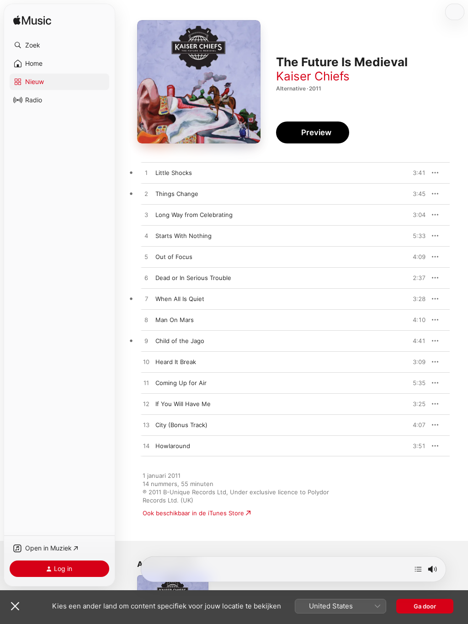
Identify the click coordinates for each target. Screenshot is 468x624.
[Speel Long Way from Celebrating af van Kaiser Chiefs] (146, 215)
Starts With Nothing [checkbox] (183, 235)
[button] (59, 45)
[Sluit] (15, 606)
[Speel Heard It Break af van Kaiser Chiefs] (146, 362)
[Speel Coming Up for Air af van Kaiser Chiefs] (146, 383)
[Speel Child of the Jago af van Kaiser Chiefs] (146, 341)
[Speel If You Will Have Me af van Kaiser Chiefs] (146, 404)
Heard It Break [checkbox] (175, 361)
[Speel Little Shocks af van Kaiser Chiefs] (146, 173)
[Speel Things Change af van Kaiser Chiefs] (146, 194)
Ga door (425, 606)
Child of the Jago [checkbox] (179, 340)
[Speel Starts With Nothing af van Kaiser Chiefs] (146, 236)
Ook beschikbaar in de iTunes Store (193, 513)
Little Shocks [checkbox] (173, 172)
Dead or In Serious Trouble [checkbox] (193, 277)
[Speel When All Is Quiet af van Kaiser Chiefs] (146, 299)
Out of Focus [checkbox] (173, 256)
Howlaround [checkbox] (172, 445)
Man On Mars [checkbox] (174, 319)
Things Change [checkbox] (176, 193)
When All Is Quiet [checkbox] (179, 298)
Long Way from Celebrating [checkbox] (194, 214)
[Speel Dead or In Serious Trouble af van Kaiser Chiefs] (146, 278)
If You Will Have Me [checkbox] (183, 403)
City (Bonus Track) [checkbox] (181, 424)
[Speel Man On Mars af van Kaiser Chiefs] (146, 320)
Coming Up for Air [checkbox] (181, 382)
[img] (32, 21)
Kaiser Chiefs (313, 76)
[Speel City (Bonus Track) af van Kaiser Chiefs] (146, 425)
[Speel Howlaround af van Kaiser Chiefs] (146, 446)
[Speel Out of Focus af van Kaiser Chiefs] (146, 257)
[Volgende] (418, 569)
